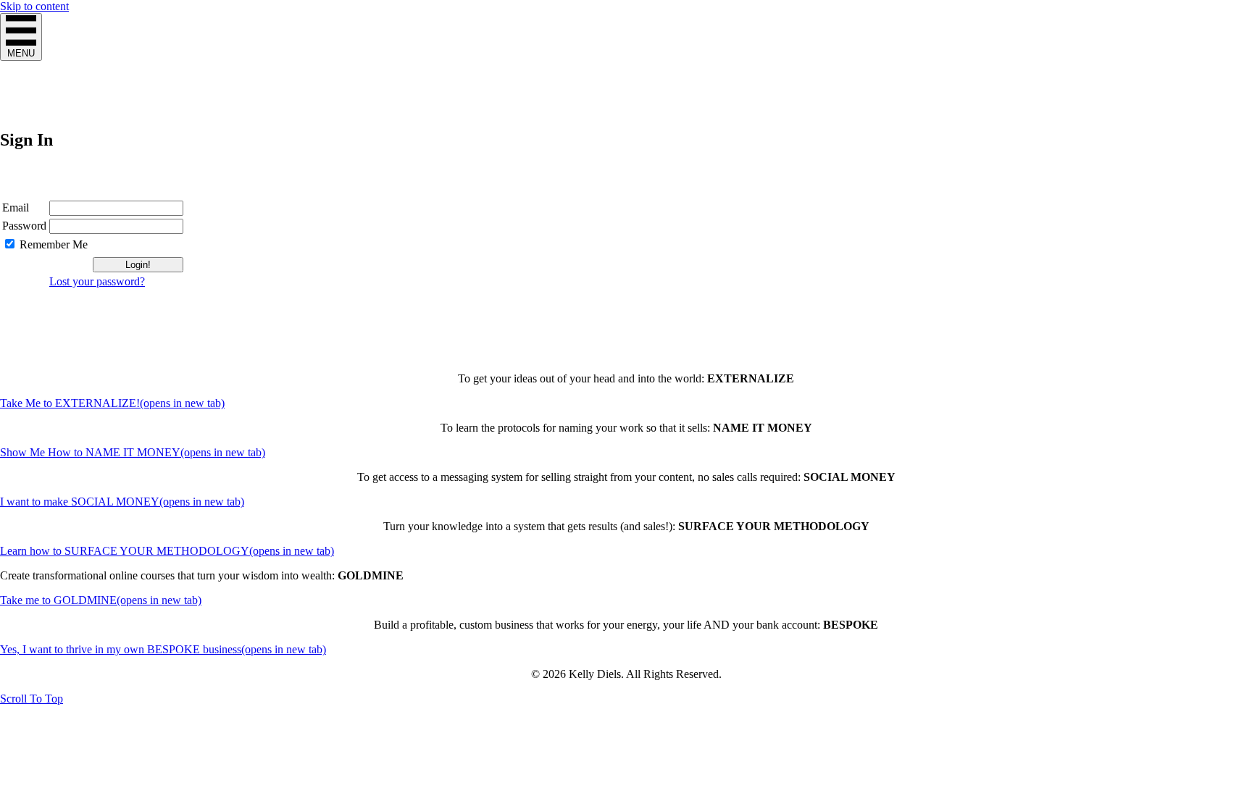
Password (24, 225)
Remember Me (54, 244)
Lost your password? (97, 281)
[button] (31, 698)
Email (15, 207)
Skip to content (34, 6)
